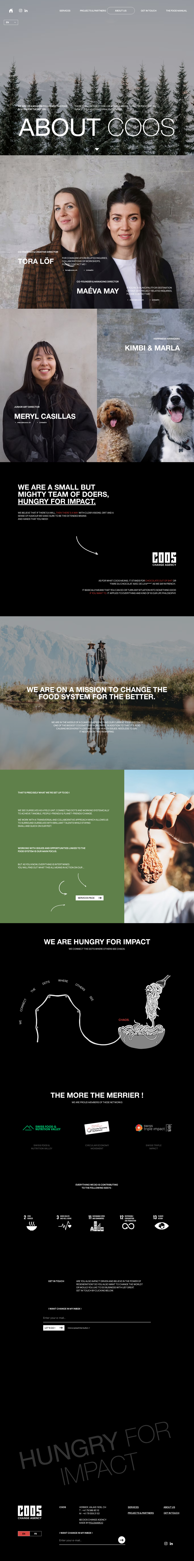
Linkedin (89, 270)
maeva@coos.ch (137, 300)
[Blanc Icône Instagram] (20, 10)
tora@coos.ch (71, 270)
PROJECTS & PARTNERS (141, 1513)
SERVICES (133, 1507)
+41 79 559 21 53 (91, 1513)
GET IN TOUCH (171, 1513)
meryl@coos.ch (24, 422)
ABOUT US (169, 1507)
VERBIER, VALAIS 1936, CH (92, 1507)
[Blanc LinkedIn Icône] (26, 10)
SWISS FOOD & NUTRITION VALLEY (41, 1147)
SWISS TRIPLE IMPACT (153, 1147)
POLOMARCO (96, 1522)
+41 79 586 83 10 (90, 1510)
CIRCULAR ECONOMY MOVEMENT (97, 1147)
